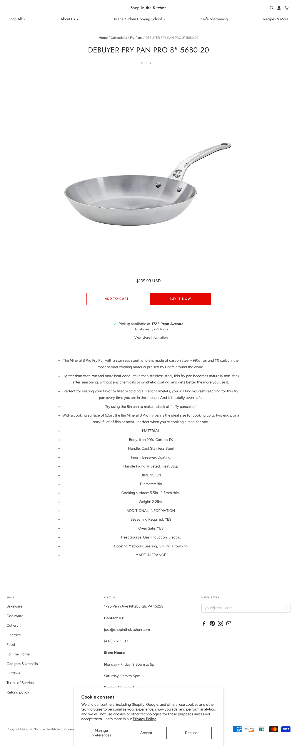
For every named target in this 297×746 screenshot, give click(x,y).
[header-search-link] (270, 8)
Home (103, 38)
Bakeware (14, 606)
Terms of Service (20, 682)
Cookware (15, 616)
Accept (146, 733)
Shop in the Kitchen (148, 8)
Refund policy (18, 692)
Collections (119, 38)
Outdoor (13, 673)
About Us (68, 19)
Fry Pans (136, 38)
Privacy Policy (144, 719)
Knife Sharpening (214, 19)
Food (11, 644)
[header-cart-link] (285, 8)
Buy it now (180, 299)
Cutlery (12, 625)
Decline (191, 733)
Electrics (14, 635)
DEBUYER (148, 63)
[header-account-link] (277, 8)
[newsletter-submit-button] (285, 608)
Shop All (15, 19)
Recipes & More (276, 19)
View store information (151, 337)
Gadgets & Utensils (22, 664)
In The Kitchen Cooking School (138, 19)
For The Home (18, 654)
